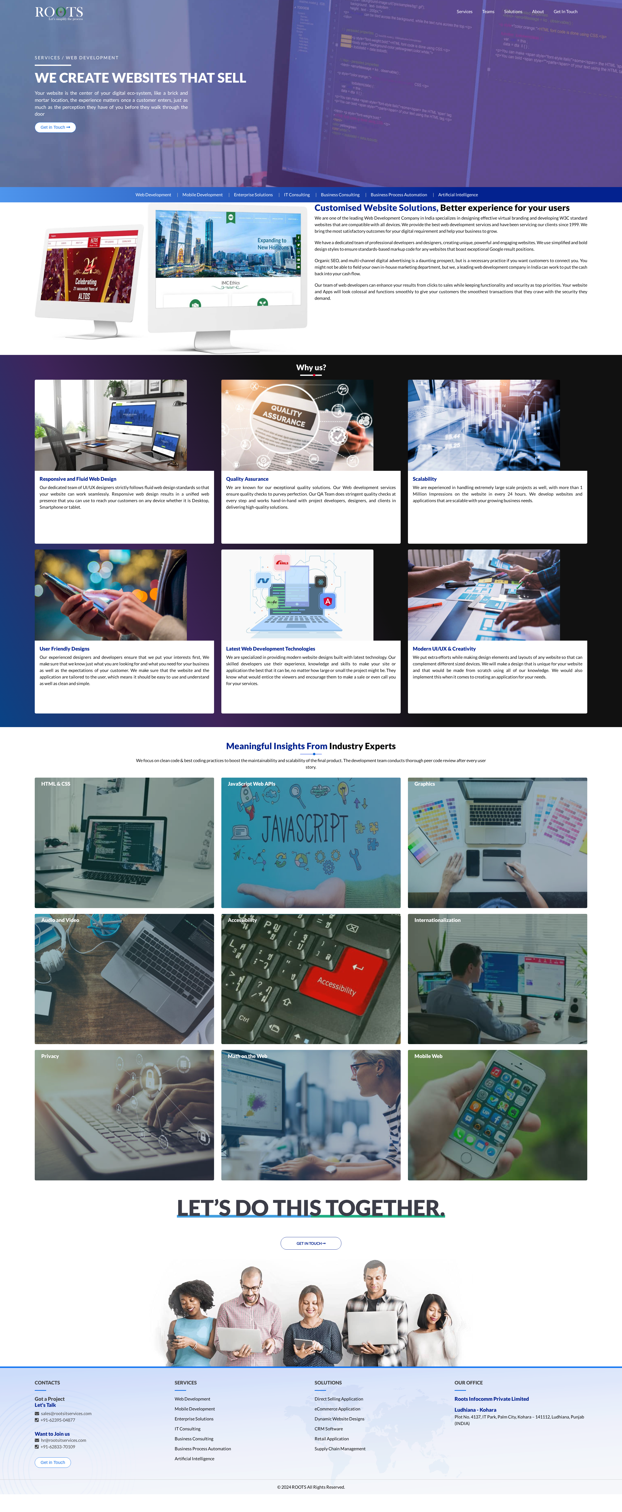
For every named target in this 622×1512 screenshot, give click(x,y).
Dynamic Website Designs (339, 1418)
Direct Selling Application (339, 1398)
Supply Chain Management (340, 1448)
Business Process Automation (399, 194)
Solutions (513, 11)
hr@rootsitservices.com (63, 1440)
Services (465, 11)
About (538, 11)
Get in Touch (53, 127)
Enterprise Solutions (253, 194)
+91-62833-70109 (58, 1446)
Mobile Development (202, 194)
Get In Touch (566, 11)
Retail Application (332, 1438)
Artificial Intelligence (458, 194)
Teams (488, 11)
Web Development (153, 194)
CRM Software (329, 1428)
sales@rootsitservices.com (66, 1413)
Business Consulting (340, 194)
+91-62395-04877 (58, 1420)
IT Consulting (297, 194)
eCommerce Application (337, 1408)
